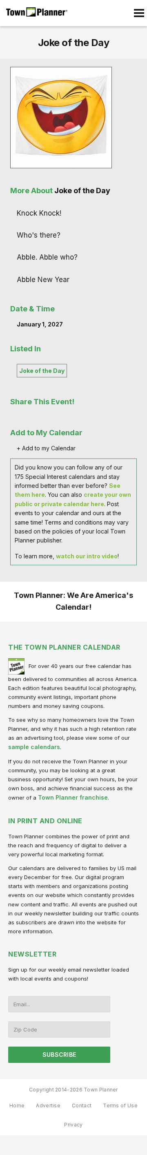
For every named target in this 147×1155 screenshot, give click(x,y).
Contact (81, 1105)
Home (16, 1105)
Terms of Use (120, 1105)
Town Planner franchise (73, 797)
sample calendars (34, 746)
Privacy (73, 1125)
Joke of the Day (42, 370)
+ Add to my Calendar (46, 448)
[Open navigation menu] (139, 13)
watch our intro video (87, 556)
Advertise (48, 1105)
